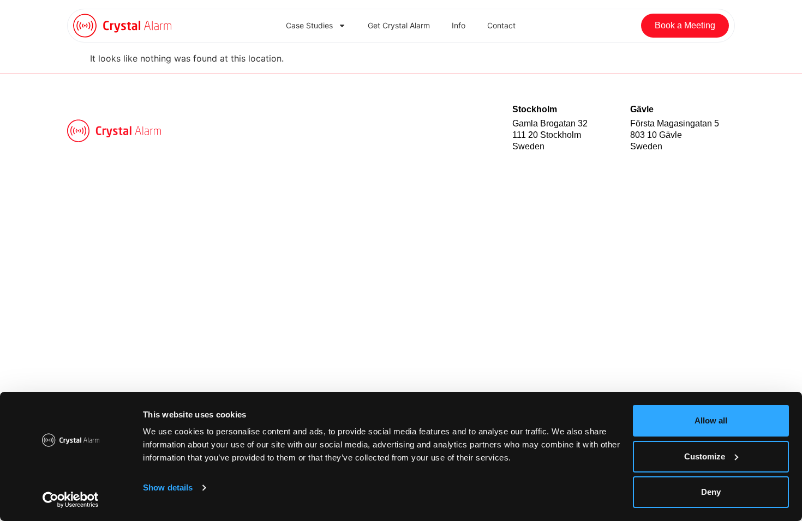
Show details (168, 487)
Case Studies (309, 25)
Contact (501, 25)
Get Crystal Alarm (399, 25)
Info (458, 25)
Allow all (711, 420)
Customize (704, 456)
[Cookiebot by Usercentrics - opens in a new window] (70, 500)
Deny (711, 491)
